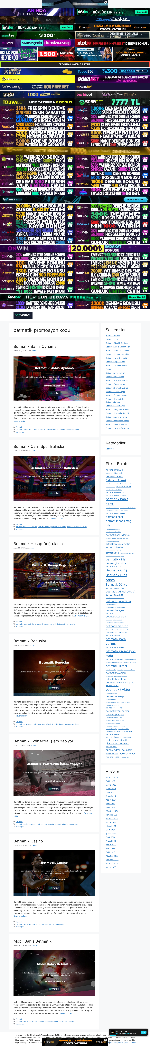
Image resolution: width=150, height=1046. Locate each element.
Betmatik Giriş (112, 339)
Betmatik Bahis (123, 486)
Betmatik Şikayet (113, 734)
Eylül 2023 (110, 852)
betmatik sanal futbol (130, 659)
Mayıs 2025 (111, 785)
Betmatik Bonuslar (30, 641)
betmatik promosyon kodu (69, 429)
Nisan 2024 (111, 826)
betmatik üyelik (127, 731)
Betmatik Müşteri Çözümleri (118, 409)
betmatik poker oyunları (115, 647)
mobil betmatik (127, 753)
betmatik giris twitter (116, 563)
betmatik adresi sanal (112, 484)
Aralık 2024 (111, 796)
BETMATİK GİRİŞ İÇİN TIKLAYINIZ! (75, 64)
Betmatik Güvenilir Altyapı (117, 388)
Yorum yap (20, 432)
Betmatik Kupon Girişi (115, 362)
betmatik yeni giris (115, 714)
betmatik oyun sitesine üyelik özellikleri (44, 724)
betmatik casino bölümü (112, 541)
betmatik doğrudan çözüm (128, 553)
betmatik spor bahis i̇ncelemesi (126, 670)
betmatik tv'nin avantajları (66, 624)
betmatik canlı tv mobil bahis (26, 1021)
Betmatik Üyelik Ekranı (115, 373)
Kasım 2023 (111, 845)
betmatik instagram (115, 610)
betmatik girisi (116, 559)
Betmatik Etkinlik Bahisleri (117, 343)
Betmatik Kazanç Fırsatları (117, 428)
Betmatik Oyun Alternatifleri (118, 354)
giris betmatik (111, 747)
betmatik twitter (118, 690)
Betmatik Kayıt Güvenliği (116, 358)
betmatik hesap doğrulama (26, 624)
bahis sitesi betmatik (114, 473)
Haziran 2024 (112, 818)
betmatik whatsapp (115, 696)
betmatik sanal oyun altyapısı (114, 662)
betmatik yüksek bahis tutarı (114, 717)
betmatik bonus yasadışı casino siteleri (117, 511)
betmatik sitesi (116, 666)
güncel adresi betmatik (119, 749)
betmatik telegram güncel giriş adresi (116, 676)
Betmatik (19, 427)
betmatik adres (114, 476)
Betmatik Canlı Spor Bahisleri (39, 446)
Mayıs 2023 (111, 867)
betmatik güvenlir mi (118, 601)
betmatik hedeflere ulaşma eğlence (115, 607)
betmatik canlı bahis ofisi (113, 529)
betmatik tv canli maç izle (120, 682)
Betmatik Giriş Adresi (116, 577)
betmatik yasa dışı (111, 699)
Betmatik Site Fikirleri (115, 377)
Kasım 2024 (111, 800)
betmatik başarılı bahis (112, 508)
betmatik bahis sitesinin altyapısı (46, 429)
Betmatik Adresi (113, 335)
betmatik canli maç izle (118, 523)
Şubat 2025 (111, 789)
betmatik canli (115, 516)
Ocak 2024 (110, 837)
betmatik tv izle (112, 686)
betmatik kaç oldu (116, 616)
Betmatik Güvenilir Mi (114, 595)
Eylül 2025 (110, 781)
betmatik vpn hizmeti (111, 693)
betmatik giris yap (113, 566)
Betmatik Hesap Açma (115, 406)
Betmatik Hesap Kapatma (117, 380)
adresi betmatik (114, 469)
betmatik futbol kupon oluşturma (115, 556)
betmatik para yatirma (116, 641)
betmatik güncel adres (115, 588)
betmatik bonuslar (22, 724)
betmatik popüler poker (24, 824)
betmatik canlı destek (118, 535)
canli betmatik (127, 737)
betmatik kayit (112, 613)
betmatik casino (22, 924)
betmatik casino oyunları (118, 544)
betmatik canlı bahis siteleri (113, 532)
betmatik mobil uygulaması (117, 629)
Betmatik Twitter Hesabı (116, 424)
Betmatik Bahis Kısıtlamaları (118, 347)
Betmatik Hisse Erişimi (115, 392)
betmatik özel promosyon (113, 731)
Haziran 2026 (112, 777)
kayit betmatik (112, 754)
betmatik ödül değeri (111, 729)
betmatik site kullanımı (129, 662)
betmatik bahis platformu (116, 495)
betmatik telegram (116, 672)
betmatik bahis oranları (115, 492)
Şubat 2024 (111, 833)
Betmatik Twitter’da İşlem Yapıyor (43, 741)
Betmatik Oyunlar (113, 635)
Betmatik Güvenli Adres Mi (117, 413)
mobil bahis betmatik (66, 1021)
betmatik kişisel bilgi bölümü (114, 620)
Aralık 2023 (111, 841)
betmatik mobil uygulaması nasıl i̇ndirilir (52, 527)
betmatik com (112, 552)
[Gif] (75, 150)
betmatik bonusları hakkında (128, 508)
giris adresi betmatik (117, 743)
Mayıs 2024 (111, 822)
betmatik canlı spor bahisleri (26, 527)
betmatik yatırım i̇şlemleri (113, 705)
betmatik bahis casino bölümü (114, 490)
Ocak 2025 (110, 792)
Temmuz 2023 (112, 860)
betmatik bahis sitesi (117, 501)
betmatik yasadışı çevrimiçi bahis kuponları (118, 702)
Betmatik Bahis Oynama (35, 346)
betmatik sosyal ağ (111, 670)
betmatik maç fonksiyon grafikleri (115, 623)
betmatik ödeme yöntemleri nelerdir (116, 726)
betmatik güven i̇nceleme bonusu (115, 598)
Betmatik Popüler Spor (115, 384)
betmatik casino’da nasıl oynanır (115, 550)
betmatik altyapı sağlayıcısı (126, 484)
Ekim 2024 (110, 804)
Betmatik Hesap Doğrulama (38, 543)
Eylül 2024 (110, 807)
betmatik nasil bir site (116, 632)
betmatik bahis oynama (24, 429)
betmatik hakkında (111, 604)
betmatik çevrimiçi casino (113, 723)
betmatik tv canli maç (116, 679)
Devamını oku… (20, 421)
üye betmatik (125, 757)
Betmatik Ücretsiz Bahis (116, 395)
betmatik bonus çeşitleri (115, 513)
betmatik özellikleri (123, 729)
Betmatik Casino (28, 841)
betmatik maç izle (117, 626)
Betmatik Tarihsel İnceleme (117, 350)
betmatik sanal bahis (114, 659)
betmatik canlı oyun (122, 538)
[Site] (37, 110)
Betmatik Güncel (117, 584)
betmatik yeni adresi (117, 711)
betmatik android (110, 487)
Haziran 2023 (112, 863)
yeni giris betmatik (113, 757)
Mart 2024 (110, 830)
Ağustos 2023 (112, 856)
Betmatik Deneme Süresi (116, 365)
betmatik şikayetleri (56, 924)
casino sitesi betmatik (116, 740)
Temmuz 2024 (112, 815)
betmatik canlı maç (111, 538)
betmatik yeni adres (114, 708)
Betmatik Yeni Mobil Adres (117, 421)
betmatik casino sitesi (115, 547)
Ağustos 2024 (112, 811)
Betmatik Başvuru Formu (116, 417)
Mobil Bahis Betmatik (33, 941)
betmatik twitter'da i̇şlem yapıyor (67, 824)
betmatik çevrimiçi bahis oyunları (115, 720)
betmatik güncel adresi (120, 591)
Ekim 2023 (110, 848)
